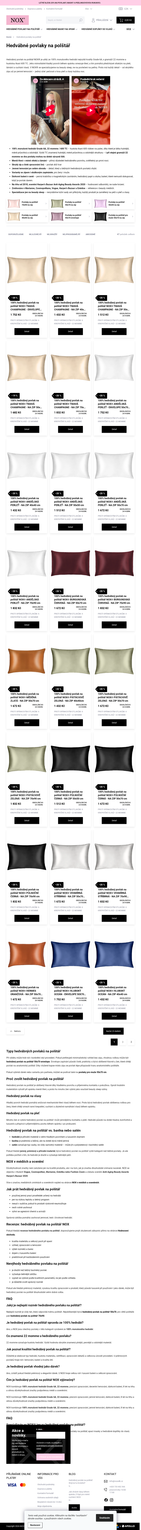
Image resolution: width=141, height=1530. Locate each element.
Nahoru (17, 1031)
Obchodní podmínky (14, 9)
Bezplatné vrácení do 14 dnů (49, 1502)
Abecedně (90, 234)
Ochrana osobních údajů (47, 1497)
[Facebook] (106, 1499)
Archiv (74, 1508)
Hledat (81, 20)
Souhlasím (104, 1518)
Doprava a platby (35, 9)
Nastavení (35, 1525)
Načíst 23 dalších (113, 1031)
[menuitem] (24, 29)
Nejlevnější (35, 234)
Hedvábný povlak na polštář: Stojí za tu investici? (81, 1481)
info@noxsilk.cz (116, 1481)
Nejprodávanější (71, 234)
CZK (126, 9)
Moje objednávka (44, 1506)
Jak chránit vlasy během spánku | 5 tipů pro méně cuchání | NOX (79, 1494)
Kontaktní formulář (54, 9)
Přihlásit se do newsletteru (50, 1457)
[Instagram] (111, 1499)
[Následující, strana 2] (122, 1042)
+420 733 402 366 (117, 1490)
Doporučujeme (16, 234)
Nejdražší (52, 234)
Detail (26, 331)
